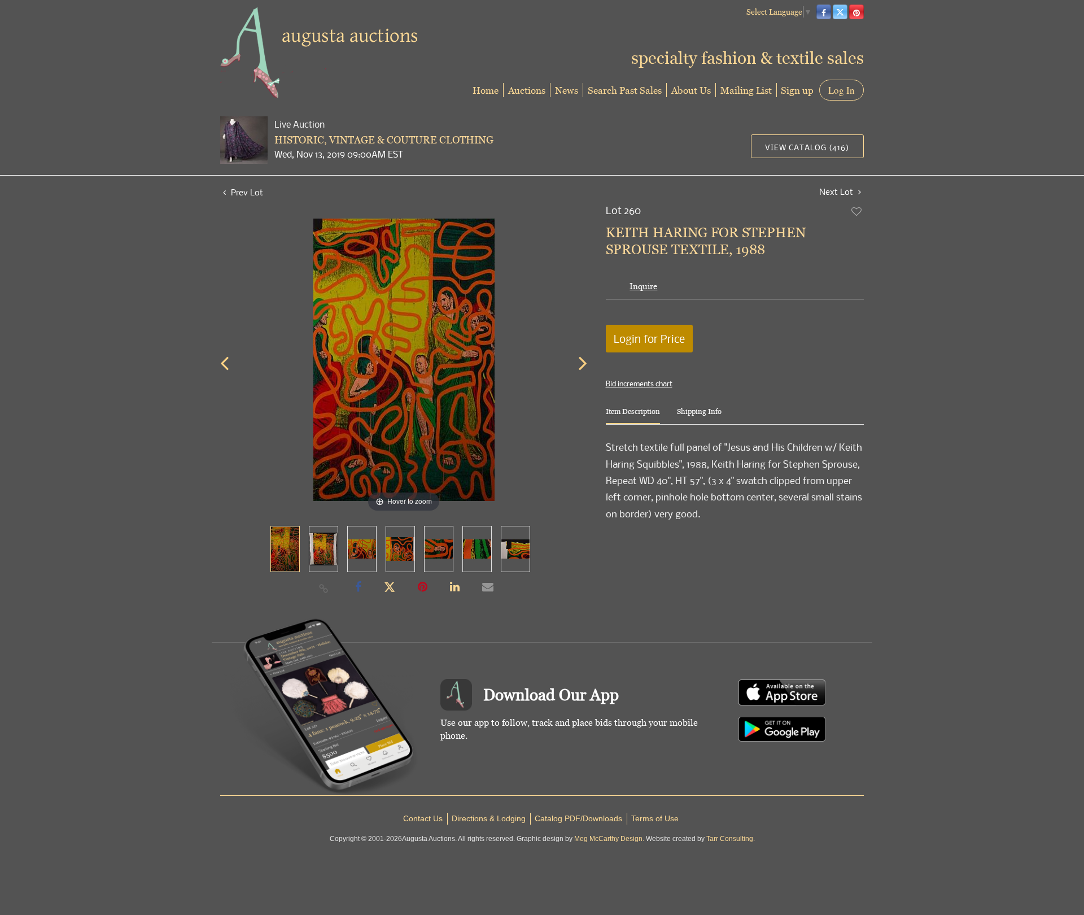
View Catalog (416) (807, 147)
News (566, 90)
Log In (841, 90)
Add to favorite (857, 211)
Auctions (526, 90)
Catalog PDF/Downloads (578, 818)
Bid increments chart (639, 383)
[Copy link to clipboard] (324, 588)
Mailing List (746, 90)
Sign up (797, 90)
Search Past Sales (625, 90)
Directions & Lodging (489, 818)
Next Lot (837, 192)
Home (486, 90)
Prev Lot (246, 192)
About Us (691, 90)
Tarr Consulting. (730, 839)
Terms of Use (655, 818)
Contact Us (423, 818)
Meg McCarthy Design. (609, 839)
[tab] (633, 416)
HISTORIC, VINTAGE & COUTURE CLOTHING (383, 140)
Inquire (643, 286)
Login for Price (649, 338)
